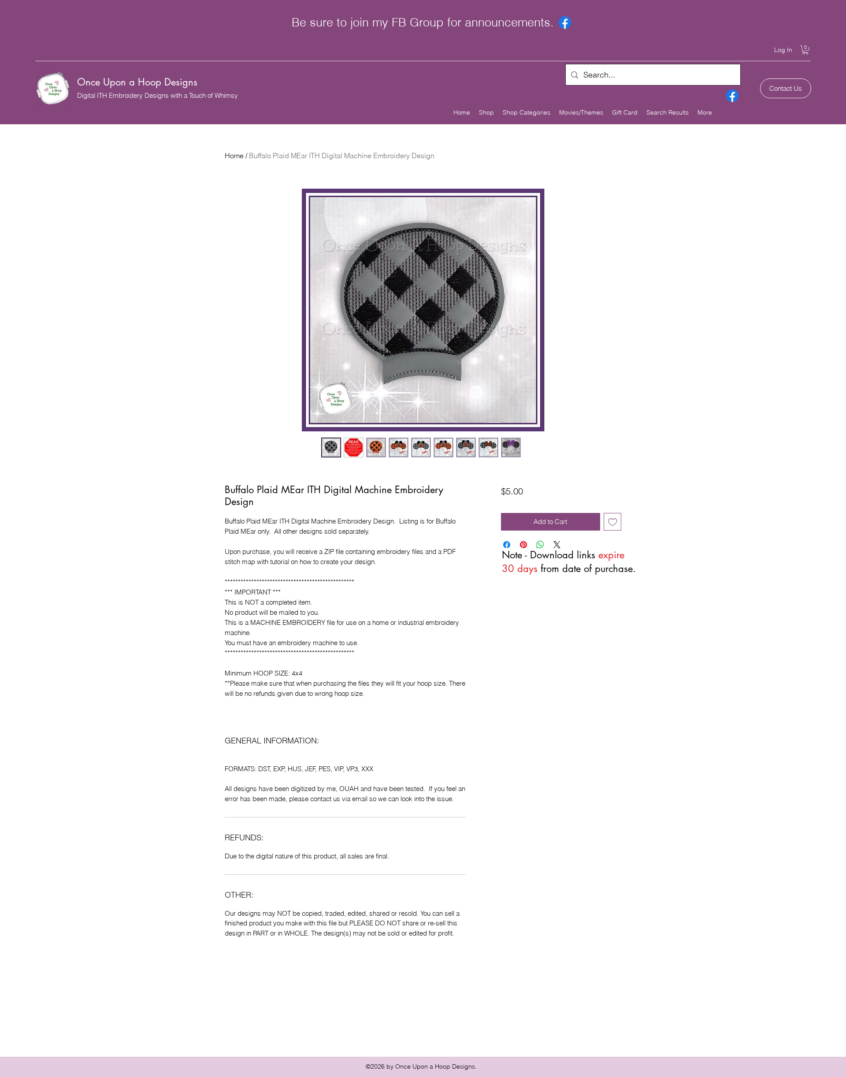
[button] (805, 49)
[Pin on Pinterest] (523, 544)
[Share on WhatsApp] (540, 544)
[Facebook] (565, 22)
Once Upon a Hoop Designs (137, 82)
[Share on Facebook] (506, 544)
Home (234, 155)
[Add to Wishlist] (613, 522)
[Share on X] (557, 544)
